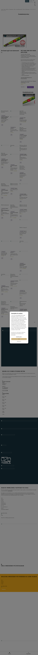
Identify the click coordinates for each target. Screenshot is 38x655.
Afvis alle (19, 341)
